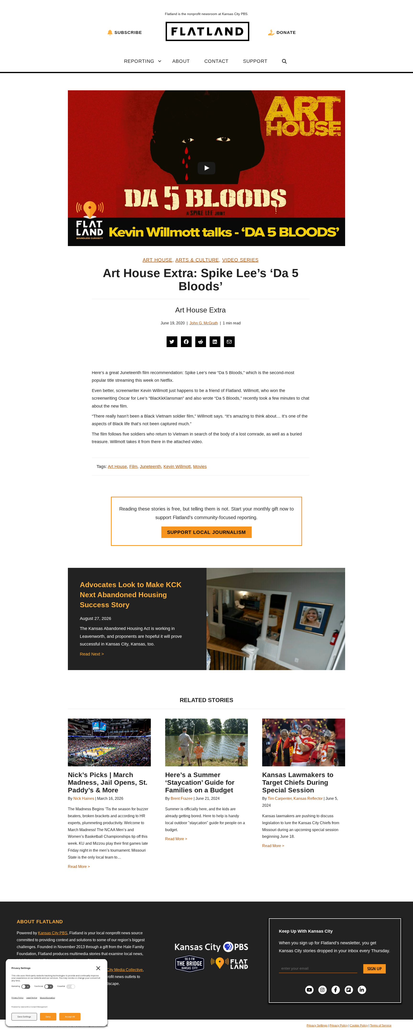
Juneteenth (150, 466)
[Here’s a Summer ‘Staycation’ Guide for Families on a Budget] (206, 742)
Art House (157, 260)
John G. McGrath (204, 323)
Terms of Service (380, 1025)
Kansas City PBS (52, 933)
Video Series (240, 260)
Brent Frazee (182, 798)
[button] (159, 61)
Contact (216, 61)
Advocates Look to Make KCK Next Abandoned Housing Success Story (131, 595)
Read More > (79, 867)
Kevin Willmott (177, 466)
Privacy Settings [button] (317, 1025)
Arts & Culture (197, 260)
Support (255, 61)
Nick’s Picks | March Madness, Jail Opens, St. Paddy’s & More (107, 782)
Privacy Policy (339, 1025)
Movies (200, 466)
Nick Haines (83, 798)
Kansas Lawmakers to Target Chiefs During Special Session (297, 782)
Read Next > (92, 654)
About (181, 61)
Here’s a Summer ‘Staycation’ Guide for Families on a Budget (199, 782)
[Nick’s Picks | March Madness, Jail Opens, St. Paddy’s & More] (109, 742)
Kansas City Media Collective (118, 970)
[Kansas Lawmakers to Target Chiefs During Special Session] (303, 742)
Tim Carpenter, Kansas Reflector (295, 798)
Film (133, 466)
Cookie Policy (359, 1025)
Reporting (139, 61)
